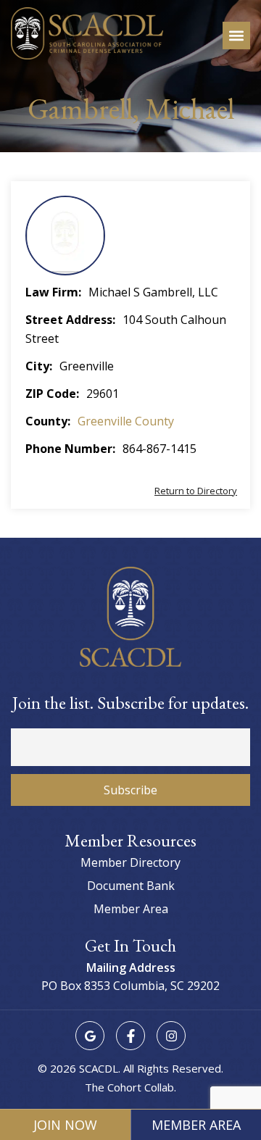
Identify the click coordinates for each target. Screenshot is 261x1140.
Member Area (196, 1124)
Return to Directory (195, 490)
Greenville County (126, 421)
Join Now (65, 1124)
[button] (236, 35)
